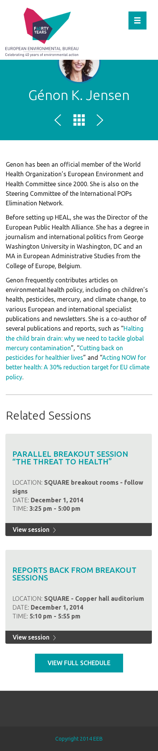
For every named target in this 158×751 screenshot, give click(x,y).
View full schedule (79, 662)
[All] (79, 121)
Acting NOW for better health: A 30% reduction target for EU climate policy (78, 367)
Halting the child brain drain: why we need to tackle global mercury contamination (75, 338)
